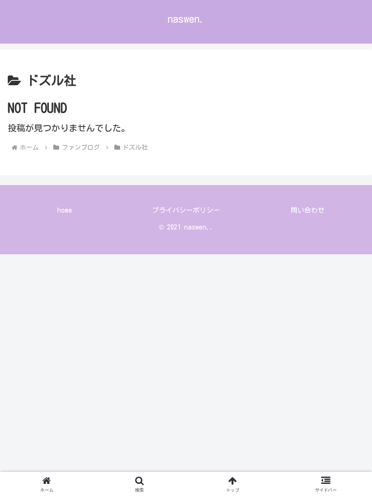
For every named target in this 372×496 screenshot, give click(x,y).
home (64, 210)
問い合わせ (308, 210)
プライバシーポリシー (186, 210)
